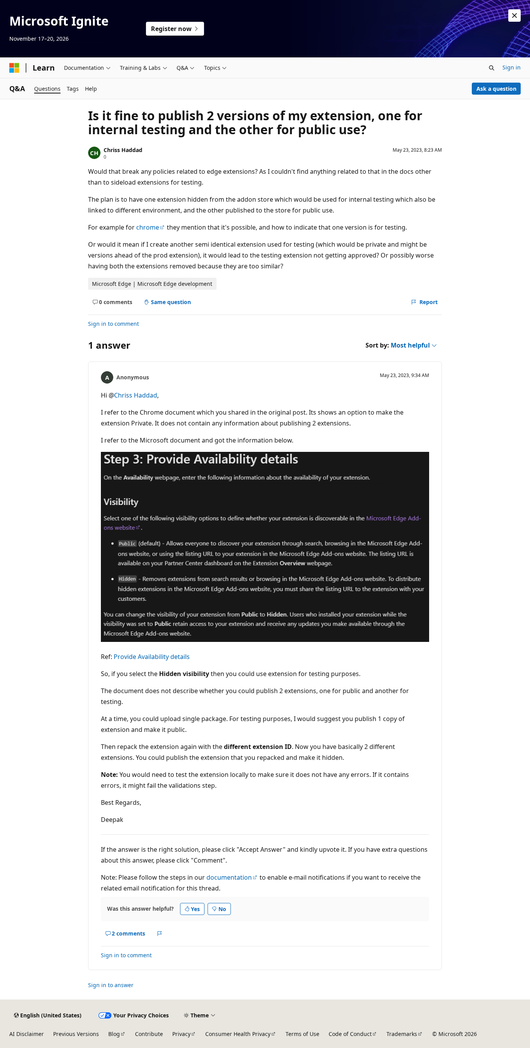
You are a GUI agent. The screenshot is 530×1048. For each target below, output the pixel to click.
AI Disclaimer (26, 1034)
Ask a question (496, 88)
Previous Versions (76, 1034)
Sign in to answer (110, 985)
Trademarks (401, 1034)
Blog (114, 1034)
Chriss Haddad (123, 150)
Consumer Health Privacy (237, 1034)
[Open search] (491, 68)
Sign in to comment (113, 323)
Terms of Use (302, 1034)
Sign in (511, 67)
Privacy (181, 1034)
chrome (147, 227)
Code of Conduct (350, 1034)
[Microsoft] (14, 68)
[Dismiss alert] (514, 15)
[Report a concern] (159, 933)
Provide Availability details (152, 656)
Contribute (149, 1034)
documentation (229, 877)
